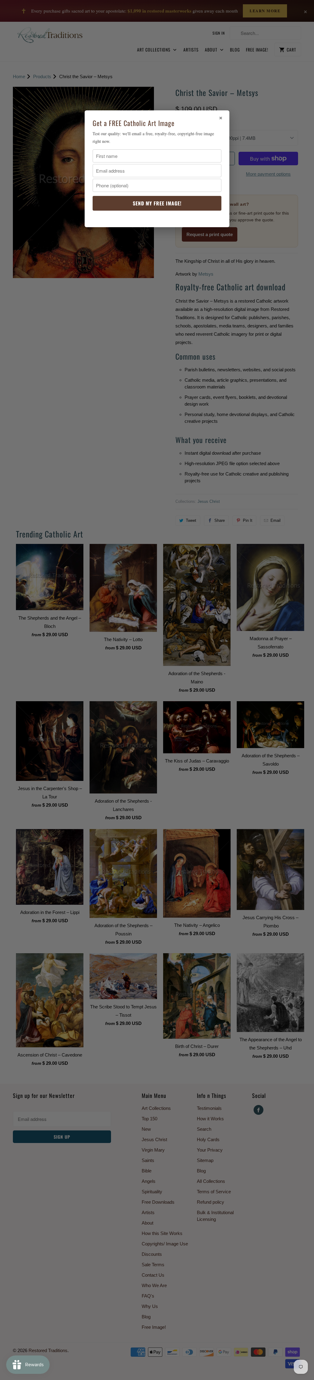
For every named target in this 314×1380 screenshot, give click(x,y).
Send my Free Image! (157, 203)
